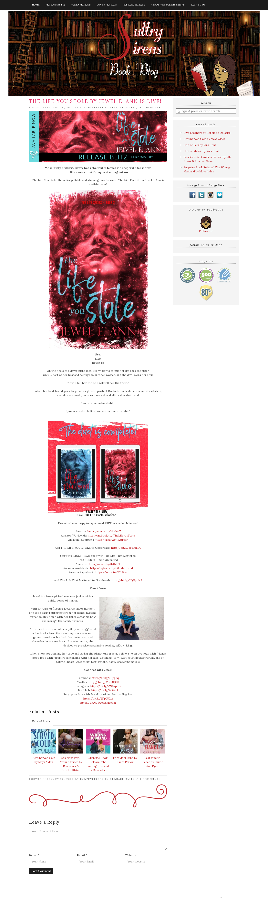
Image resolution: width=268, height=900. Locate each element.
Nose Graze (231, 897)
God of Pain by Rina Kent (200, 145)
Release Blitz (122, 107)
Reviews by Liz (55, 4)
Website (130, 855)
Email (82, 855)
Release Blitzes (134, 4)
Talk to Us (198, 4)
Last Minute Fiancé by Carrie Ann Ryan (152, 762)
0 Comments (150, 107)
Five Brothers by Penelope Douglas (207, 133)
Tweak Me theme (208, 897)
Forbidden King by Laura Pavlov (125, 760)
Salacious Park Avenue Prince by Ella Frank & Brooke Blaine (71, 764)
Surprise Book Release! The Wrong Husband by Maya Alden (98, 764)
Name (34, 855)
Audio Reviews (81, 4)
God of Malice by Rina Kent (201, 151)
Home (36, 4)
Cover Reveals (107, 4)
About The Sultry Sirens (168, 4)
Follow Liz (206, 231)
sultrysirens (92, 107)
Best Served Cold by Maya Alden (44, 760)
